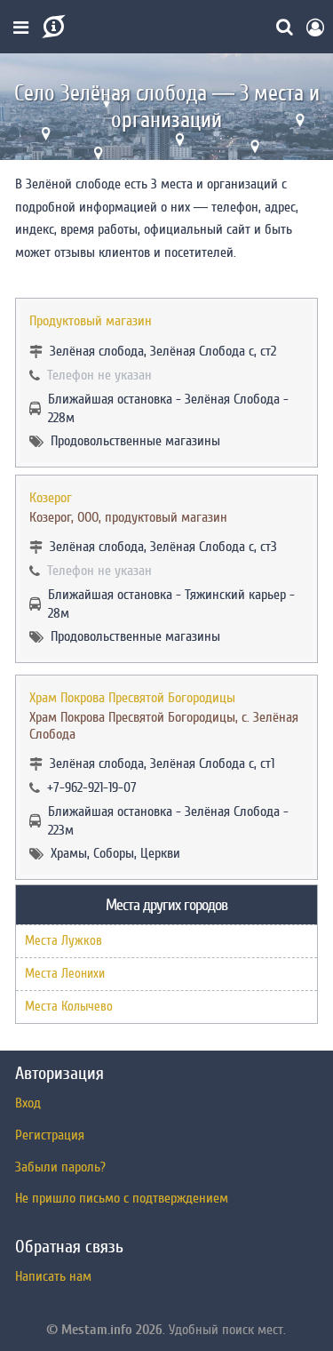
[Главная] (52, 26)
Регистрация (49, 1135)
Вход (28, 1103)
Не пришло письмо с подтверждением (121, 1198)
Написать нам (53, 1276)
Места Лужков (63, 940)
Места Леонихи (65, 973)
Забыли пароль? (60, 1167)
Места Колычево (69, 1006)
